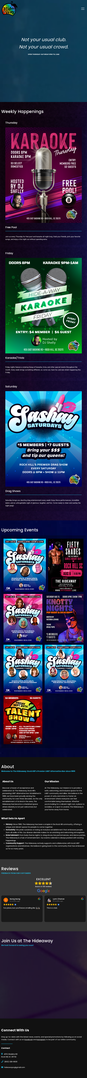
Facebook (28, 1039)
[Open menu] (82, 8)
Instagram (41, 1039)
